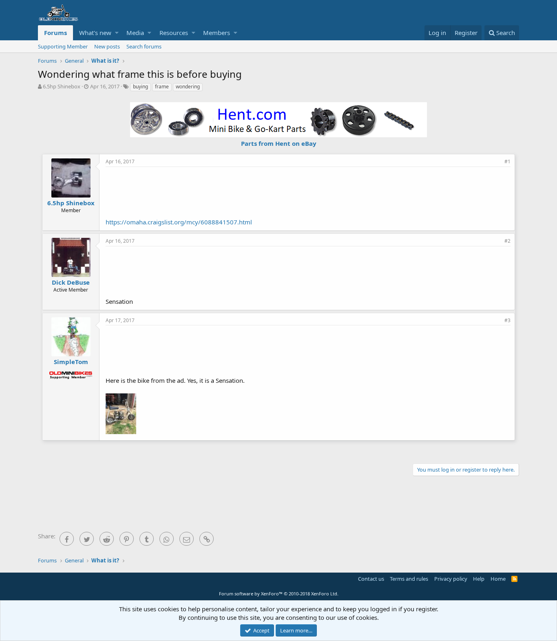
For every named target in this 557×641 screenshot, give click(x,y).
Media (135, 33)
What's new (95, 33)
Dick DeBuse (71, 282)
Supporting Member (63, 46)
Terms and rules (409, 578)
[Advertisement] (308, 191)
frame (162, 86)
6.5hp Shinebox (61, 86)
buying (140, 86)
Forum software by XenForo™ (278, 594)
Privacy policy (450, 578)
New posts (107, 46)
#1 (507, 161)
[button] (117, 32)
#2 (507, 240)
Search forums (143, 46)
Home (498, 578)
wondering (188, 86)
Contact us (371, 578)
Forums (55, 33)
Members (216, 33)
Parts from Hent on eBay (278, 143)
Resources (173, 33)
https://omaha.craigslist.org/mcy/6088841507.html (179, 222)
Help (478, 578)
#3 (507, 320)
